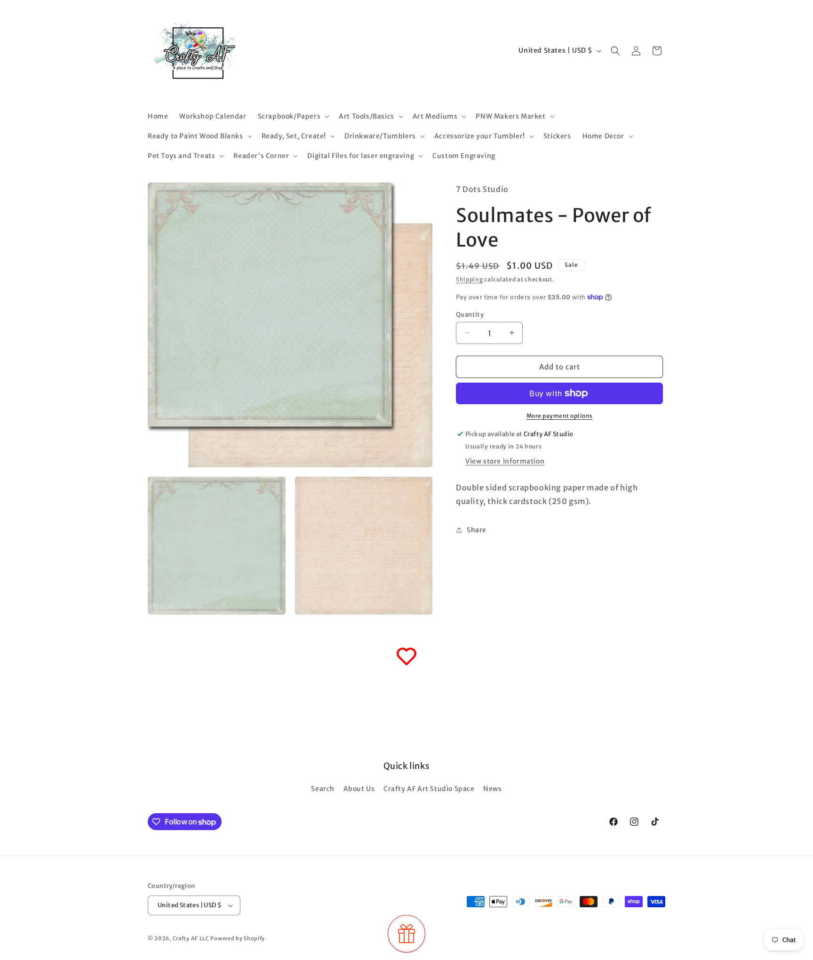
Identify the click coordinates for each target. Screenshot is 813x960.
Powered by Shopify (237, 938)
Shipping (469, 279)
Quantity (470, 314)
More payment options (559, 415)
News (492, 788)
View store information (504, 461)
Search (323, 788)
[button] (293, 116)
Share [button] (476, 530)
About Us (359, 788)
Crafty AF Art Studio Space (429, 788)
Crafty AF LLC (191, 938)
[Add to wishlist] (406, 656)
